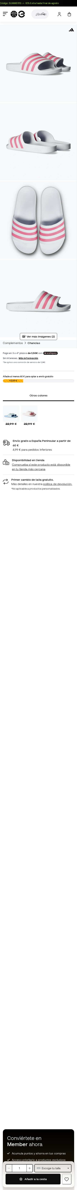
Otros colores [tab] (38, 395)
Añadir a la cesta (35, 1179)
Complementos (13, 343)
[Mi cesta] (69, 14)
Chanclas (34, 343)
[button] (38, 464)
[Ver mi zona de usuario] (59, 14)
